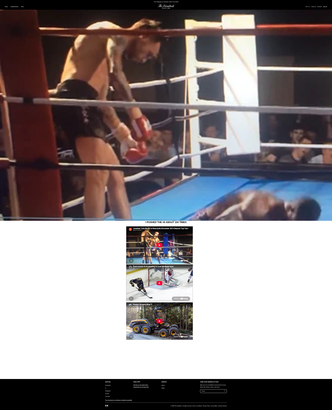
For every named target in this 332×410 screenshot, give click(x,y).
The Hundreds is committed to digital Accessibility (118, 400)
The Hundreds (178, 406)
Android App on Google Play (141, 387)
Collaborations (14, 6)
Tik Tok (107, 393)
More (22, 6)
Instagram (108, 391)
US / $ (307, 6)
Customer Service (222, 406)
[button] (325, 7)
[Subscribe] (224, 391)
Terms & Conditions (197, 406)
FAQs (163, 388)
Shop (6, 6)
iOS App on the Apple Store (140, 385)
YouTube (107, 396)
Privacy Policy (206, 406)
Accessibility (214, 406)
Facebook (108, 385)
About (163, 385)
